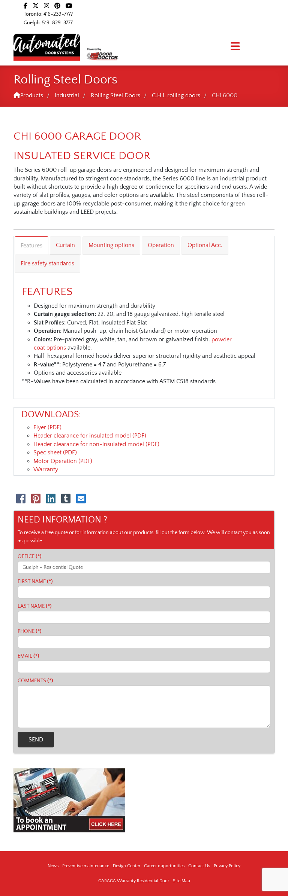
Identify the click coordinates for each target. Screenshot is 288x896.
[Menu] (235, 46)
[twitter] (36, 6)
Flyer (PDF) (47, 427)
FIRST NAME (35, 582)
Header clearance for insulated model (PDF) (89, 435)
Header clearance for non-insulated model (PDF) (96, 444)
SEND (35, 739)
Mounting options (111, 245)
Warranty (45, 469)
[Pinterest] (57, 6)
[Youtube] (69, 6)
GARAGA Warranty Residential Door (133, 880)
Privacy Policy (227, 865)
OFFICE (30, 557)
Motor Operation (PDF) (62, 461)
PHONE (30, 631)
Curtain (65, 245)
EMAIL (28, 656)
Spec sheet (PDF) (55, 452)
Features (31, 245)
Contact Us (199, 865)
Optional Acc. (205, 245)
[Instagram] (46, 6)
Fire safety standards (47, 263)
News (53, 865)
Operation (161, 245)
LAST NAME (35, 606)
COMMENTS (35, 681)
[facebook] (25, 6)
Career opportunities (164, 865)
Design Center (126, 865)
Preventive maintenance (85, 865)
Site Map (181, 880)
